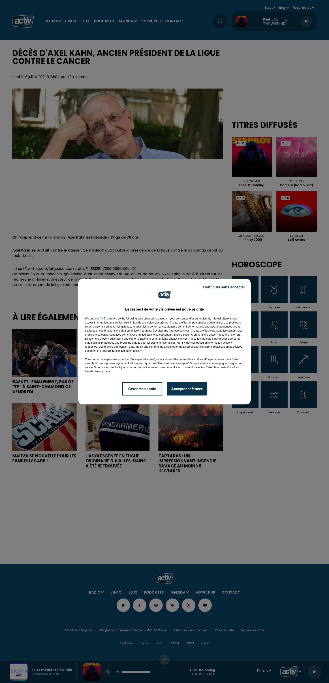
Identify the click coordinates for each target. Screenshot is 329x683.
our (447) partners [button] (106, 318)
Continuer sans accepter (224, 287)
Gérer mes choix (142, 388)
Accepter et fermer (187, 388)
